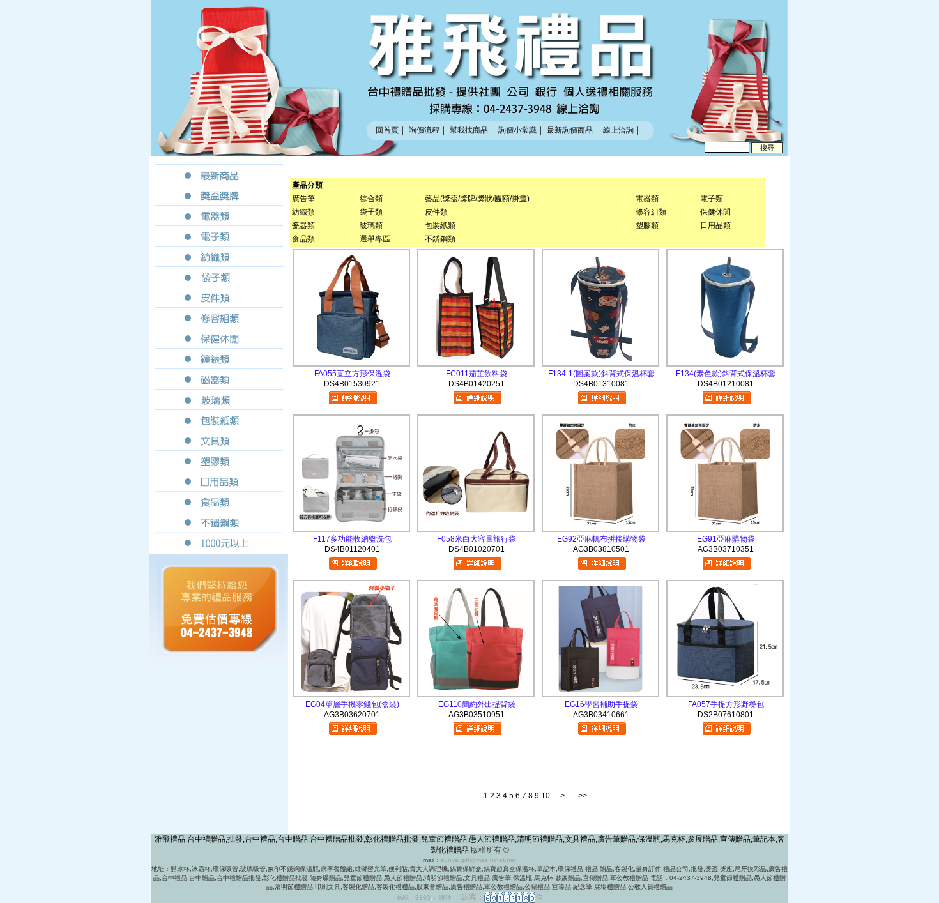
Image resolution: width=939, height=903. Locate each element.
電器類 (647, 198)
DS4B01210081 (726, 383)
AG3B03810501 (601, 549)
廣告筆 (303, 198)
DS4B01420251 (476, 383)
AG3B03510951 (476, 714)
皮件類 (436, 212)
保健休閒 (715, 212)
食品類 (303, 238)
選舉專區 (375, 238)
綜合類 (371, 198)
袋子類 (371, 212)
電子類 (711, 198)
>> (582, 795)
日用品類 (715, 225)
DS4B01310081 (601, 383)
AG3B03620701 (352, 714)
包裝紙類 (440, 225)
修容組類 (651, 212)
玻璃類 (371, 225)
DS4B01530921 (352, 383)
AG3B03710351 (726, 549)
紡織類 (303, 212)
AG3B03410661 (601, 714)
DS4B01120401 (352, 549)
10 (545, 795)
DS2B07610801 (726, 714)
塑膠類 (647, 225)
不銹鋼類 (440, 238)
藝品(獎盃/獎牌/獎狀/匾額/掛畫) (477, 198)
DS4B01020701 (476, 549)
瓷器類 (303, 225)
